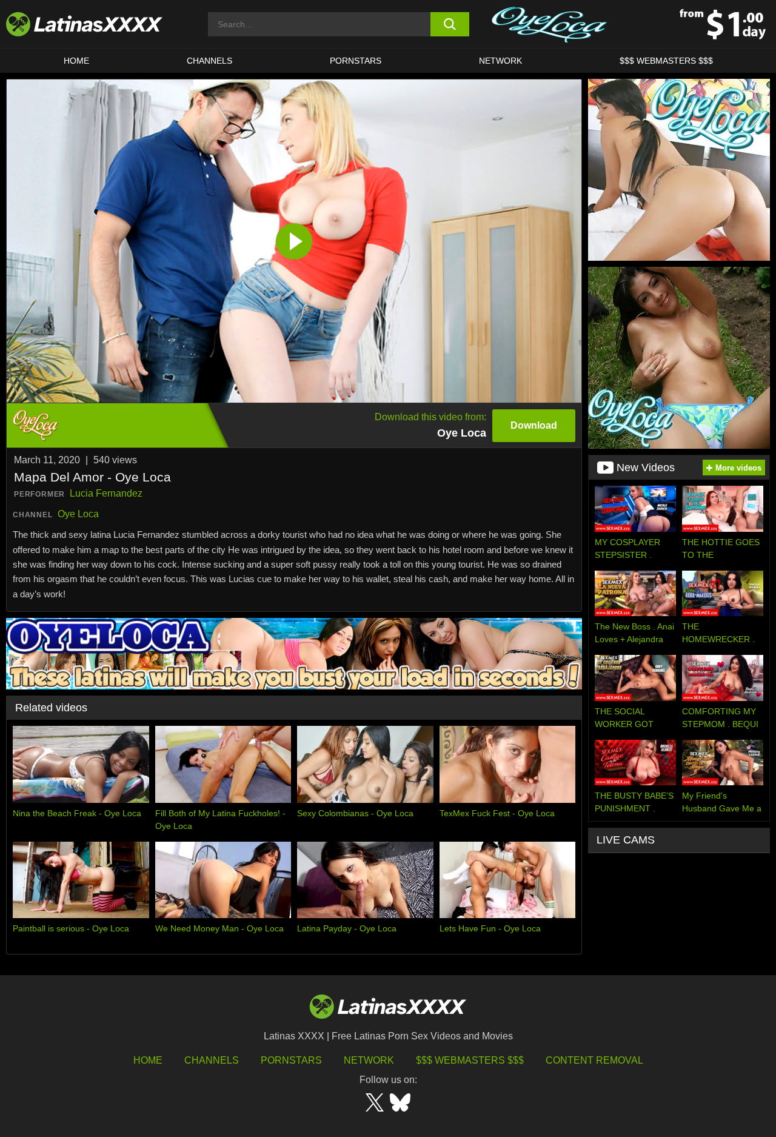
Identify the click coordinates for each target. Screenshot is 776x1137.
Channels (211, 1060)
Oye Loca (78, 514)
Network (500, 60)
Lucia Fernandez (106, 493)
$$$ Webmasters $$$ (470, 1060)
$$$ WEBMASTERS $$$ (666, 60)
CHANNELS (209, 60)
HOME (76, 60)
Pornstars (355, 60)
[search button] (450, 24)
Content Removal (594, 1060)
